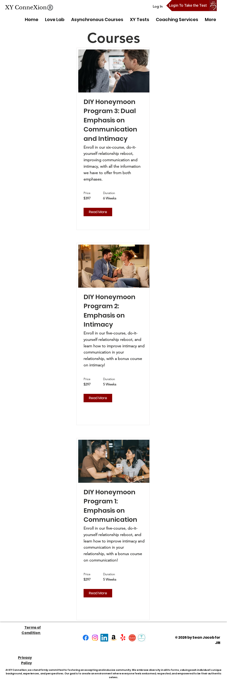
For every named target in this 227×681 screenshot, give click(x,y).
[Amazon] (113, 638)
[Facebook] (86, 638)
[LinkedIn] (104, 638)
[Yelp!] (123, 638)
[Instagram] (95, 638)
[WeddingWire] (141, 638)
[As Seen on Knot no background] (132, 638)
